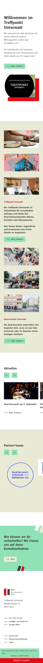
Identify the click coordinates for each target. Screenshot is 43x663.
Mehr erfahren (17, 66)
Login (11, 642)
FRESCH (17, 660)
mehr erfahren (17, 239)
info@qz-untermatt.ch (18, 621)
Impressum (13, 636)
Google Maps (14, 625)
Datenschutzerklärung (18, 639)
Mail (13, 559)
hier (3, 653)
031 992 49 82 (15, 618)
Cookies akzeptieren (20, 656)
